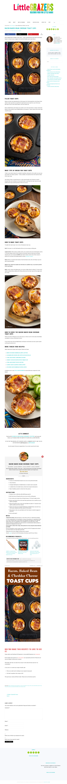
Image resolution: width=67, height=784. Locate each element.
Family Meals (36, 685)
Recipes (22, 686)
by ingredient (25, 685)
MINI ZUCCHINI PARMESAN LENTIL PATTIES (17, 352)
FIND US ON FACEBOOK (50, 772)
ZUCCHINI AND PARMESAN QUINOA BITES (17, 367)
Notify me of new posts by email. (12, 739)
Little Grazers (21, 657)
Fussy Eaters (7, 686)
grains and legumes (12, 686)
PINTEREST (26, 436)
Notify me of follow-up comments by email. (14, 735)
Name (6, 721)
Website (6, 729)
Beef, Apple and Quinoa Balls (53, 76)
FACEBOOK (14, 436)
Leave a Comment (18, 30)
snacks (24, 686)
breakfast (17, 685)
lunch (19, 686)
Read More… (58, 43)
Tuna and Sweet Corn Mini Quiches (54, 79)
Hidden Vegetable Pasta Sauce (53, 73)
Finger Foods (40, 685)
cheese (30, 685)
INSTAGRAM (20, 436)
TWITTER (32, 436)
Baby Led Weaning (11, 685)
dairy (32, 685)
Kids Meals (16, 686)
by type (28, 685)
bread (15, 685)
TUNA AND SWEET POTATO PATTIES (15, 362)
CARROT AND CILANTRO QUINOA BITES (16, 364)
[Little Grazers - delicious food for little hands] (33, 19)
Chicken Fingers (29, 256)
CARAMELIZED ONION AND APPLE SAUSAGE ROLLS (19, 355)
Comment (7, 707)
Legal (10, 533)
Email (6, 725)
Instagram (37, 654)
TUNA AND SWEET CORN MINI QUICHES (16, 357)
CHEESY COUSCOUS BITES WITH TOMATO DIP (17, 359)
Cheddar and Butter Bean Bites (53, 86)
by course (21, 685)
